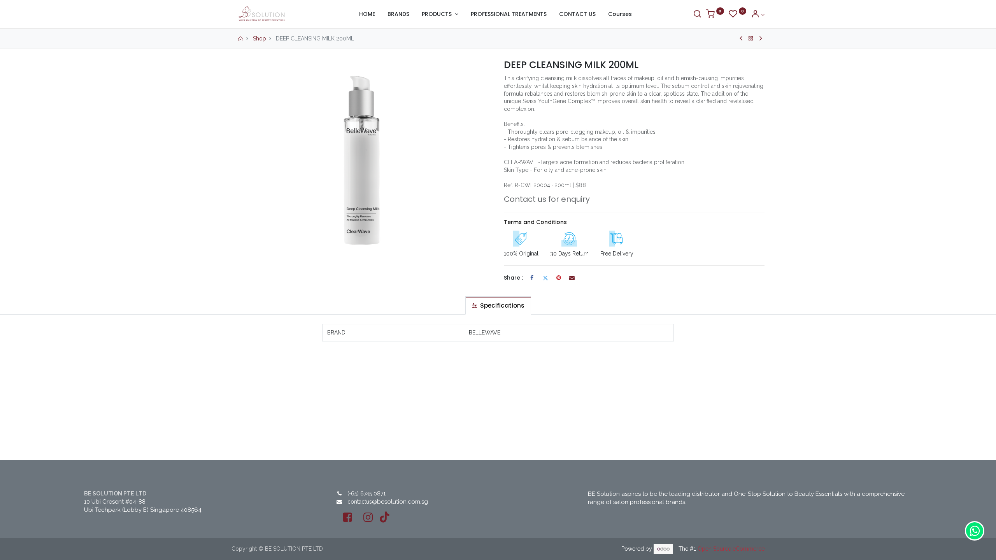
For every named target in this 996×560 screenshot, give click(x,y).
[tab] (498, 305)
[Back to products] (751, 38)
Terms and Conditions (535, 222)
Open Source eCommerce (731, 549)
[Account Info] (758, 15)
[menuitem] (367, 14)
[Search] (697, 15)
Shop (259, 38)
